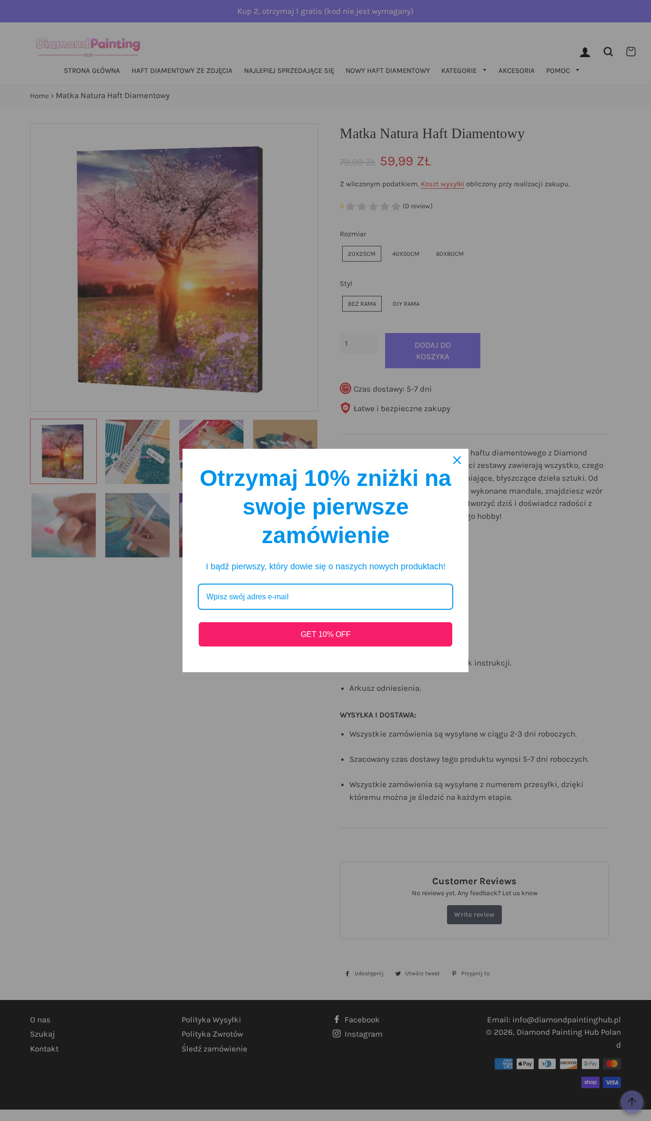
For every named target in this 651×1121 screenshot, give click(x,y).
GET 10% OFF (326, 634)
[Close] (457, 460)
